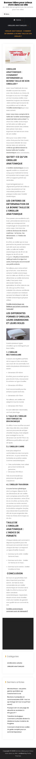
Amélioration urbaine (14, 663)
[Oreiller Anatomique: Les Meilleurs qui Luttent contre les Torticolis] (17, 306)
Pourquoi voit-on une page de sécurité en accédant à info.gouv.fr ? (18, 710)
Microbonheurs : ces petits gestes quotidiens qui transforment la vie (16, 691)
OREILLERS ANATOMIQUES (17, 25)
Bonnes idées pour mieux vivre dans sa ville (18, 3)
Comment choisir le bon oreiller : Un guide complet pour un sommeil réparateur (18, 729)
